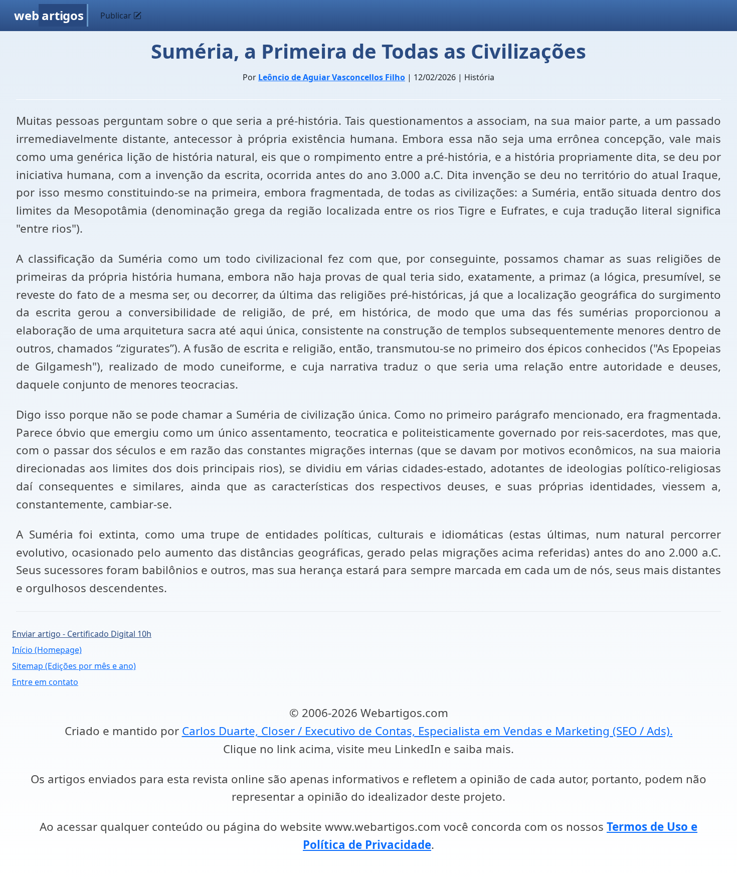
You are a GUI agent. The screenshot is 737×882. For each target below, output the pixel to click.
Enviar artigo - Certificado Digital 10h (81, 633)
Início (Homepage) (47, 649)
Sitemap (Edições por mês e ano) (74, 665)
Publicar (116, 15)
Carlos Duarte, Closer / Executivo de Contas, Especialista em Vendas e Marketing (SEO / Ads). (427, 731)
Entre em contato (45, 681)
